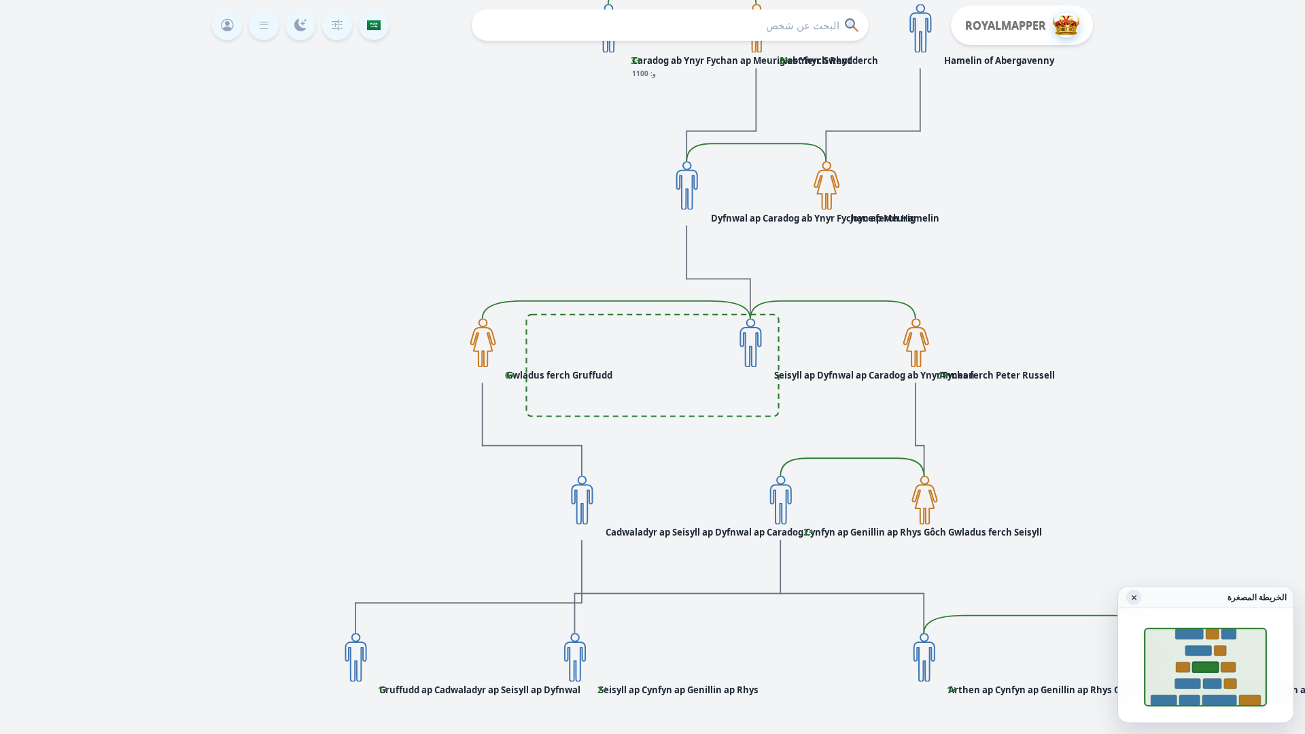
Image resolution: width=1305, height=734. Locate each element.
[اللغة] (374, 25)
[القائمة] (264, 25)
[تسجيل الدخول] (227, 25)
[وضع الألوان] (300, 25)
